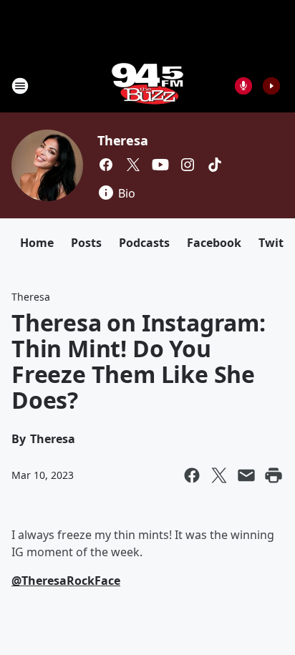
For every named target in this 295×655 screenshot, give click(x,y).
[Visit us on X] (133, 164)
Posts (86, 243)
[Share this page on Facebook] (192, 475)
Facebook (214, 243)
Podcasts (144, 243)
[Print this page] (273, 475)
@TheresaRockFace (65, 580)
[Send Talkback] (243, 85)
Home (37, 243)
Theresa (122, 140)
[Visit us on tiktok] (214, 164)
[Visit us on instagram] (187, 164)
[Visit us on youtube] (160, 164)
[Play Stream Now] (271, 85)
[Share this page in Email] (246, 475)
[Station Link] (147, 85)
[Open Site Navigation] (20, 85)
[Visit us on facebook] (106, 164)
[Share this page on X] (219, 475)
